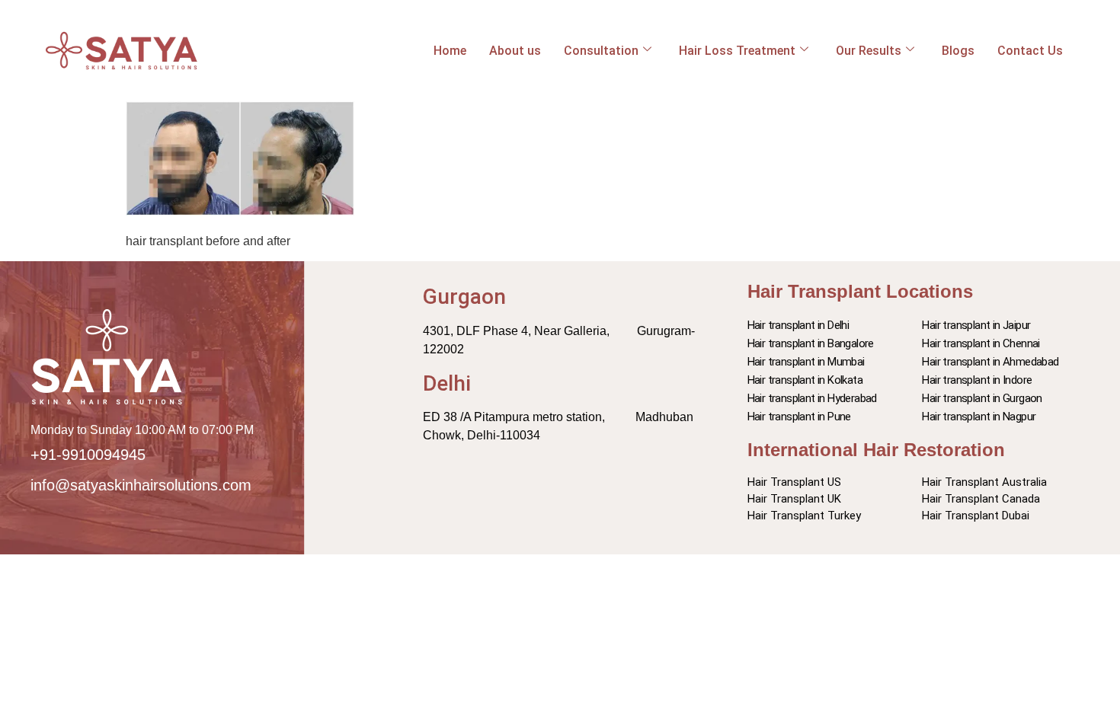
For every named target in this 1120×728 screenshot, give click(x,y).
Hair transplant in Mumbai (806, 362)
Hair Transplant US (794, 482)
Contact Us (1030, 50)
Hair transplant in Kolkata (804, 380)
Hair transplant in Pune (799, 416)
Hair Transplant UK (794, 499)
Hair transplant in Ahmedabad (990, 362)
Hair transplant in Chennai (980, 343)
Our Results (868, 50)
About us (515, 50)
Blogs (958, 50)
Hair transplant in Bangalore (810, 343)
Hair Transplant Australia (984, 482)
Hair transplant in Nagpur (978, 416)
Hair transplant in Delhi (798, 325)
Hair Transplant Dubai (975, 515)
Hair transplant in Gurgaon (982, 398)
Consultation (601, 50)
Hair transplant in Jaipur (976, 325)
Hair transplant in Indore (977, 380)
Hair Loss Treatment (737, 50)
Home (450, 50)
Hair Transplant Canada (981, 499)
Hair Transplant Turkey (804, 515)
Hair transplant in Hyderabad (812, 398)
